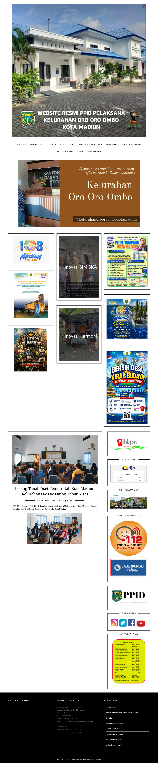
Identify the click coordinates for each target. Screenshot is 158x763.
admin (69, 500)
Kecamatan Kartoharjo (114, 734)
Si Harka (109, 718)
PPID (72, 144)
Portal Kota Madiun (113, 739)
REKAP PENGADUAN (131, 144)
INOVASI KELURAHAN (108, 144)
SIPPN (80, 151)
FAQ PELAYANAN (65, 151)
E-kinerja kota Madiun (114, 745)
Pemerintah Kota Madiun (115, 723)
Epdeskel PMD (111, 707)
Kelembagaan (86, 144)
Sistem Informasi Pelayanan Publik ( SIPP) (122, 712)
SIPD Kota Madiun (113, 729)
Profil (20, 144)
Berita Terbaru (57, 144)
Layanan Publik (37, 144)
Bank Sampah (94, 151)
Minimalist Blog (80, 759)
